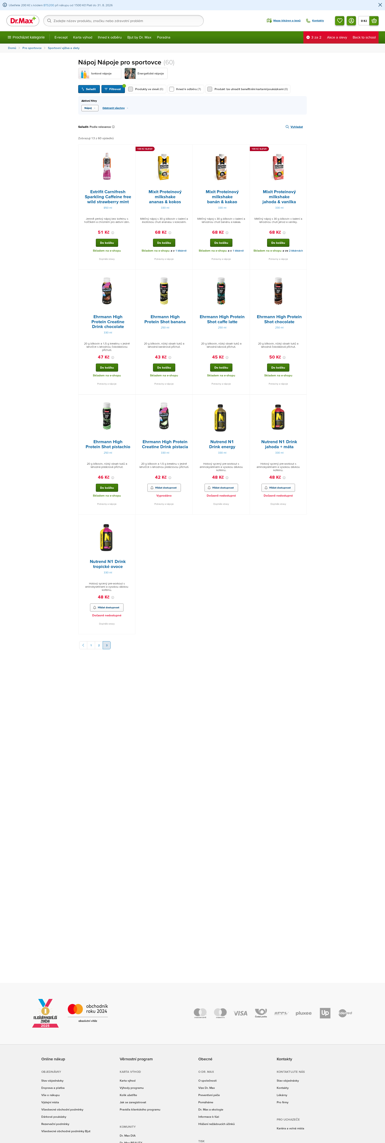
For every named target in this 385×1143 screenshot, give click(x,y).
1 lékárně (180, 250)
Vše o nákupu (50, 1095)
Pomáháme (205, 1102)
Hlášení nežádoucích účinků (216, 1124)
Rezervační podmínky (55, 1124)
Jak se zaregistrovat (133, 1102)
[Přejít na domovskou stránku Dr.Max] (22, 20)
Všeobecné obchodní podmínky (62, 1109)
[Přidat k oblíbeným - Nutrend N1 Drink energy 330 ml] (245, 399)
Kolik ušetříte (128, 1095)
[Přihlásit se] (351, 20)
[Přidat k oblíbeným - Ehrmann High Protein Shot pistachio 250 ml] (131, 399)
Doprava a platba (53, 1087)
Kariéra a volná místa (290, 1128)
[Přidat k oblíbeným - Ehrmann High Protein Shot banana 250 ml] (188, 274)
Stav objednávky (52, 1080)
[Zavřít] (380, 5)
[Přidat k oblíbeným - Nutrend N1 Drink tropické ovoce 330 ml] (130, 519)
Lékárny (282, 1095)
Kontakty (283, 1087)
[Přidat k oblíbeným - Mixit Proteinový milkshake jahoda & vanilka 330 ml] (302, 149)
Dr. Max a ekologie (210, 1109)
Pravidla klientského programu (140, 1109)
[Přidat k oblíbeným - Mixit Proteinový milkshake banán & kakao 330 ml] (245, 149)
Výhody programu (132, 1087)
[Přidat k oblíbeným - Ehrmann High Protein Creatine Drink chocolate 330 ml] (131, 274)
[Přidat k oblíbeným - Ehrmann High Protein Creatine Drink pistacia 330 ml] (188, 399)
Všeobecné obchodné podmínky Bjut (65, 1131)
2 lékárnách (296, 250)
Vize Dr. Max (206, 1087)
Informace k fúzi (208, 1116)
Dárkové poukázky (53, 1116)
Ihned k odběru (110, 37)
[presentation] (107, 167)
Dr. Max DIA (128, 1135)
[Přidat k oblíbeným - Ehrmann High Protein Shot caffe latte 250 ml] (245, 274)
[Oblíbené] (339, 20)
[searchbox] (123, 20)
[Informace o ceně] (112, 233)
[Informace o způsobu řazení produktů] (114, 127)
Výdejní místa (50, 1102)
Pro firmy (282, 1102)
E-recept (61, 37)
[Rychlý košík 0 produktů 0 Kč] (374, 20)
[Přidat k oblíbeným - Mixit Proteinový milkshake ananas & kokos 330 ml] (188, 149)
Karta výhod (82, 37)
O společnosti (207, 1080)
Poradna (163, 37)
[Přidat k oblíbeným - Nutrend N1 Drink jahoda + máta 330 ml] (302, 399)
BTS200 (49, 5)
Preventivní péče (209, 1095)
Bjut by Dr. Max (139, 37)
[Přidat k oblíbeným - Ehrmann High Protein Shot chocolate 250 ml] (302, 274)
